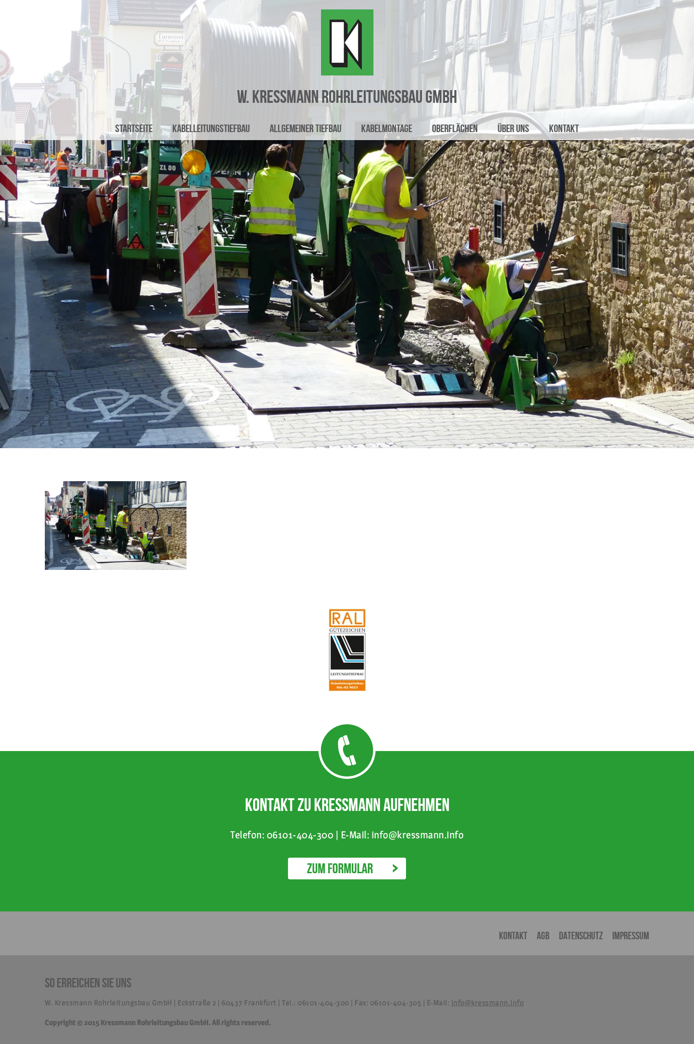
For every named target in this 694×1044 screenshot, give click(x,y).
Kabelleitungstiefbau (211, 128)
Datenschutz (581, 935)
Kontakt (564, 128)
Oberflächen (455, 128)
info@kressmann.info (487, 1002)
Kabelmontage (386, 128)
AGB (543, 935)
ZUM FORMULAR (340, 868)
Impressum (630, 935)
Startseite (133, 128)
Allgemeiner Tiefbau (305, 128)
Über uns (513, 128)
